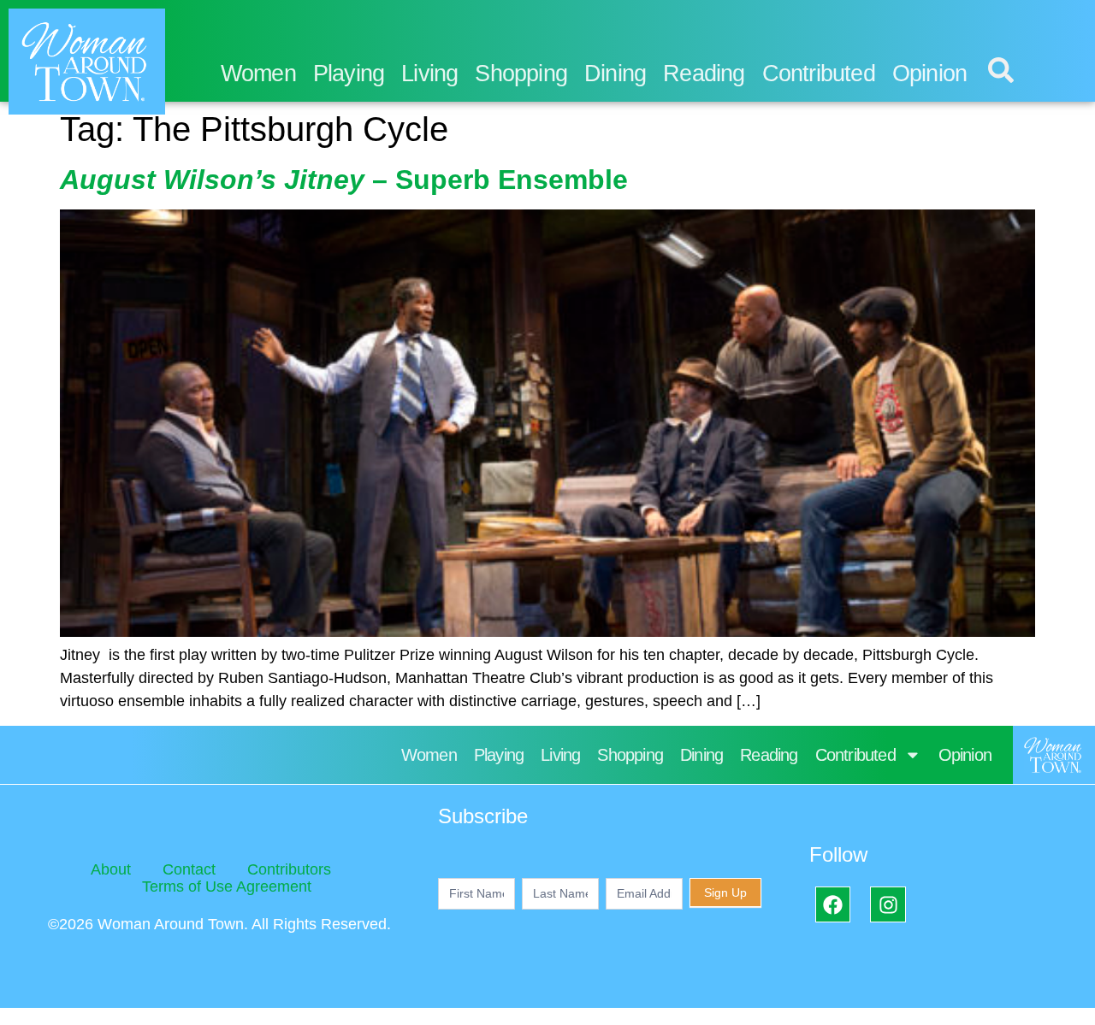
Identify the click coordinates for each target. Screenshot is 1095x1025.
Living (429, 73)
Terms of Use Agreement (226, 886)
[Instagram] (887, 904)
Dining (615, 73)
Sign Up (725, 892)
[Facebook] (832, 904)
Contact (189, 869)
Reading (703, 73)
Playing (348, 73)
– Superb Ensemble (344, 179)
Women (258, 73)
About (111, 869)
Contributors (289, 869)
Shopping (521, 73)
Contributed (818, 73)
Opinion (929, 73)
